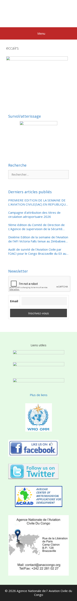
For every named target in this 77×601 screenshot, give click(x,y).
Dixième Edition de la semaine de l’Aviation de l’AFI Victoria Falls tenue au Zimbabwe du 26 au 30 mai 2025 (38, 239)
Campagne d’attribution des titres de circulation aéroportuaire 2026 (34, 215)
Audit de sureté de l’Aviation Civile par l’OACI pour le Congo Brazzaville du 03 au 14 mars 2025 (37, 252)
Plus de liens (38, 395)
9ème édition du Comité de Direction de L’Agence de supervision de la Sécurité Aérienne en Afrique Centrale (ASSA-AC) (36, 227)
